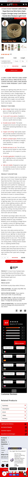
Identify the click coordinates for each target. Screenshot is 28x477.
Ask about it (21, 468)
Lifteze (8, 280)
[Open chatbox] (25, 474)
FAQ (2, 446)
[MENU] (1, 4)
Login (2, 452)
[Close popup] (25, 449)
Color (15, 58)
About (2, 448)
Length (23, 58)
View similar (13, 468)
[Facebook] (7, 465)
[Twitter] (2, 465)
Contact (3, 450)
